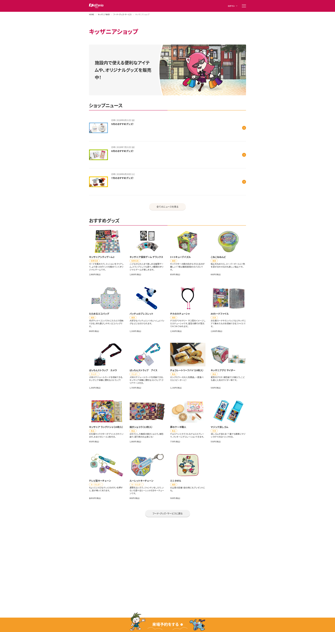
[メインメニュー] (244, 6)
